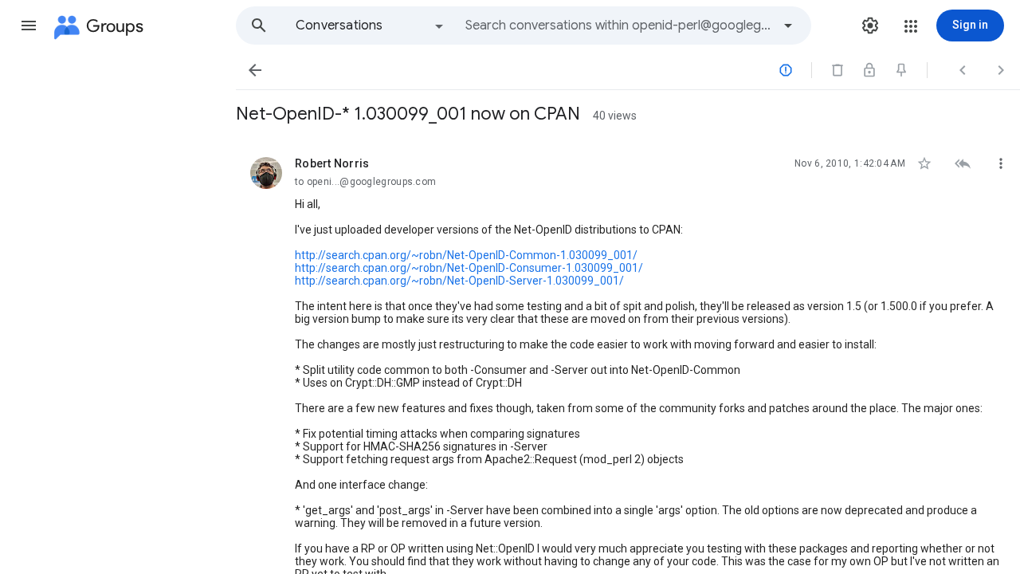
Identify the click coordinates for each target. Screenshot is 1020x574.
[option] (370, 25)
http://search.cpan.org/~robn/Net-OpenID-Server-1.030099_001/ (459, 280)
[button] (29, 25)
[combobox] (618, 25)
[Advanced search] (788, 25)
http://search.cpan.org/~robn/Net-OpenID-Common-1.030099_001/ (466, 255)
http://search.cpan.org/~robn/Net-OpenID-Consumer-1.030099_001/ (469, 267)
